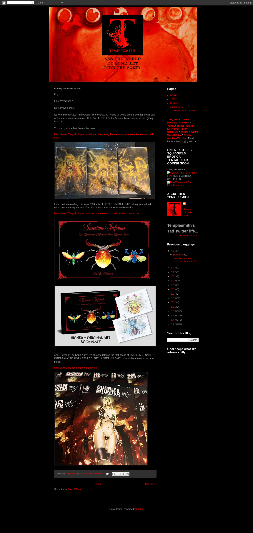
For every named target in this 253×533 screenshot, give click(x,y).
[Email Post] (107, 474)
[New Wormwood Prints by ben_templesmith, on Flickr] (180, 182)
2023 (173, 267)
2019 (173, 285)
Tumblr (190, 126)
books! (180, 126)
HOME (173, 95)
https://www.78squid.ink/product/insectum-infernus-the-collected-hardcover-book (97, 213)
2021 (173, 276)
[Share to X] (120, 474)
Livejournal (173, 129)
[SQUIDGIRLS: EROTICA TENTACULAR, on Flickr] (175, 172)
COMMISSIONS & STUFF (183, 110)
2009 (173, 315)
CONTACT (175, 103)
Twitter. (171, 126)
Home (98, 484)
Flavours (185, 122)
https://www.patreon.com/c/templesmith (75, 367)
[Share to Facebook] (124, 474)
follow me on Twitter (189, 235)
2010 (173, 311)
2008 (173, 320)
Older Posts (149, 484)
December (178, 254)
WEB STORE (176, 106)
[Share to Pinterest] (127, 474)
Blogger (140, 509)
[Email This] (113, 474)
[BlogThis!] (117, 474)
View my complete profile (187, 212)
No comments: (96, 474)
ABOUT (174, 99)
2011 (173, 307)
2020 (173, 280)
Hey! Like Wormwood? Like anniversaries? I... (185, 259)
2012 (173, 302)
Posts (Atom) (74, 489)
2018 (173, 289)
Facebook (184, 119)
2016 (173, 298)
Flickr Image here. (176, 185)
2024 (173, 251)
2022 (173, 272)
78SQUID (172, 119)
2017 (173, 294)
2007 (173, 324)
